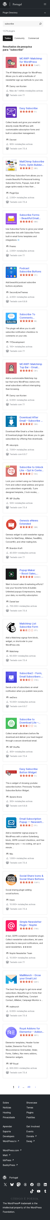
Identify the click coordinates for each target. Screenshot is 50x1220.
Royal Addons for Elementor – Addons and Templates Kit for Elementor (31, 1030)
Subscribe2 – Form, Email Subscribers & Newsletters (31, 675)
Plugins (29, 1112)
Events (29, 1131)
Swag (30, 1141)
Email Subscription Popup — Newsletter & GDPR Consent (32, 820)
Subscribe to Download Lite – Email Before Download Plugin (29, 721)
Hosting (7, 1112)
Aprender (7, 1126)
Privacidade (9, 1117)
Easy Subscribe (29, 108)
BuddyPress (10, 1165)
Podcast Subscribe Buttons (30, 270)
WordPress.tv (11, 1141)
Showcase (31, 1102)
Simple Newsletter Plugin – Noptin (31, 923)
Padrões (30, 1117)
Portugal (13, 1177)
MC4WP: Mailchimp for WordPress (31, 60)
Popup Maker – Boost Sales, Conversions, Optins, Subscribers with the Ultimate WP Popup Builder (32, 572)
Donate (31, 1136)
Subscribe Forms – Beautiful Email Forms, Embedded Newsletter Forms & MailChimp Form (31, 216)
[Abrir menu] (45, 4)
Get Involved (33, 1126)
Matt (7, 1155)
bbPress (8, 1160)
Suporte (7, 1131)
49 (28, 1087)
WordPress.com (12, 1150)
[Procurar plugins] (40, 24)
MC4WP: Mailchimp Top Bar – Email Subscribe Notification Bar (31, 366)
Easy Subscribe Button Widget (29, 771)
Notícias (7, 1107)
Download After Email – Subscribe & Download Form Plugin (31, 419)
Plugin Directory (10, 12)
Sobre (6, 1102)
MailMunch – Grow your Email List (30, 977)
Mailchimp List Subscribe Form (29, 625)
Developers (8, 1136)
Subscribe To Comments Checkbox (27, 316)
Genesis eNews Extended (29, 522)
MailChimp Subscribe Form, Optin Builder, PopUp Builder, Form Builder (32, 163)
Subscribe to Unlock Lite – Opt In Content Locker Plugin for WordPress (32, 469)
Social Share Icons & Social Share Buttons (32, 877)
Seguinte (35, 1087)
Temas (29, 1107)
